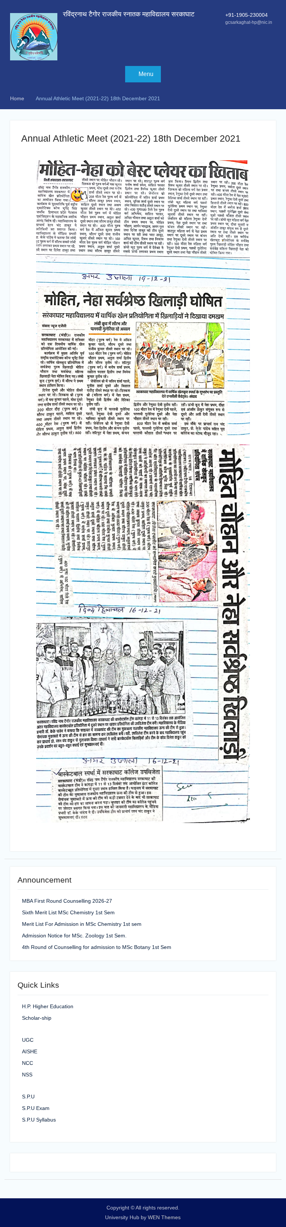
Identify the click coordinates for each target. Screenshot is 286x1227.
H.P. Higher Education (47, 1006)
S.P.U (28, 1097)
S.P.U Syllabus (39, 1120)
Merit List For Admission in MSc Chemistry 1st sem (82, 924)
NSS (27, 1075)
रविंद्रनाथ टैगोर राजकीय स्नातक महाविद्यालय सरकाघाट (128, 14)
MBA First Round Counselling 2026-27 (67, 901)
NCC (27, 1063)
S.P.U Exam (36, 1108)
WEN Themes (164, 1217)
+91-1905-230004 (246, 15)
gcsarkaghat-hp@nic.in (248, 22)
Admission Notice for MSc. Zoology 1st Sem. (74, 936)
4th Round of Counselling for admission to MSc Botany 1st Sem (96, 947)
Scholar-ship (36, 1018)
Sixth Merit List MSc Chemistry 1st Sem (68, 912)
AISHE (29, 1051)
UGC (28, 1040)
